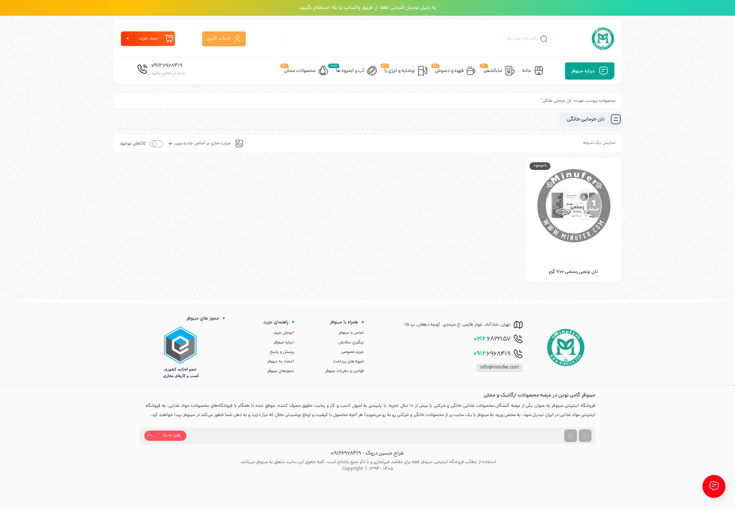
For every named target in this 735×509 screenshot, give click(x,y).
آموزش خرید (284, 333)
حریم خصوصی (352, 352)
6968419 (492, 354)
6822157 (492, 339)
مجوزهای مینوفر (280, 371)
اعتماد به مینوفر (280, 362)
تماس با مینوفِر (351, 333)
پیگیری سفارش (351, 342)
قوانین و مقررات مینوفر (344, 371)
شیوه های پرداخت (348, 362)
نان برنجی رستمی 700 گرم (573, 272)
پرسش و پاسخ (282, 352)
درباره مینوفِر (284, 342)
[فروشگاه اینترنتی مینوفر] (602, 38)
